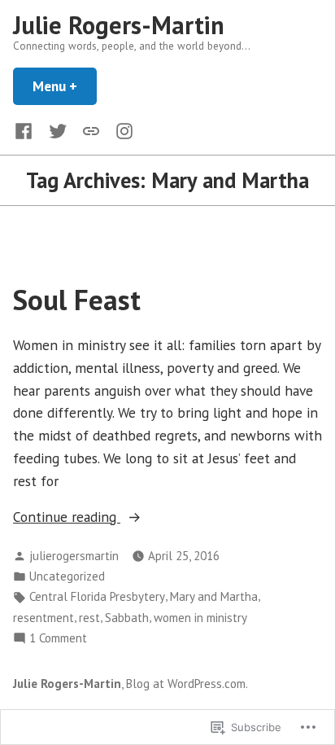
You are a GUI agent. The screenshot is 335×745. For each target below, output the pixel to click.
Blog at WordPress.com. (187, 683)
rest (89, 617)
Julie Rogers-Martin (118, 25)
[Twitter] (58, 130)
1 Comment (58, 638)
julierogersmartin (74, 555)
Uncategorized (67, 576)
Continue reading (66, 517)
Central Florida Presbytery (97, 596)
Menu (65, 86)
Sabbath (127, 617)
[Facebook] (27, 130)
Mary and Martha (214, 596)
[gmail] (91, 129)
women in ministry (200, 617)
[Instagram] (121, 130)
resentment (43, 617)
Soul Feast (77, 299)
